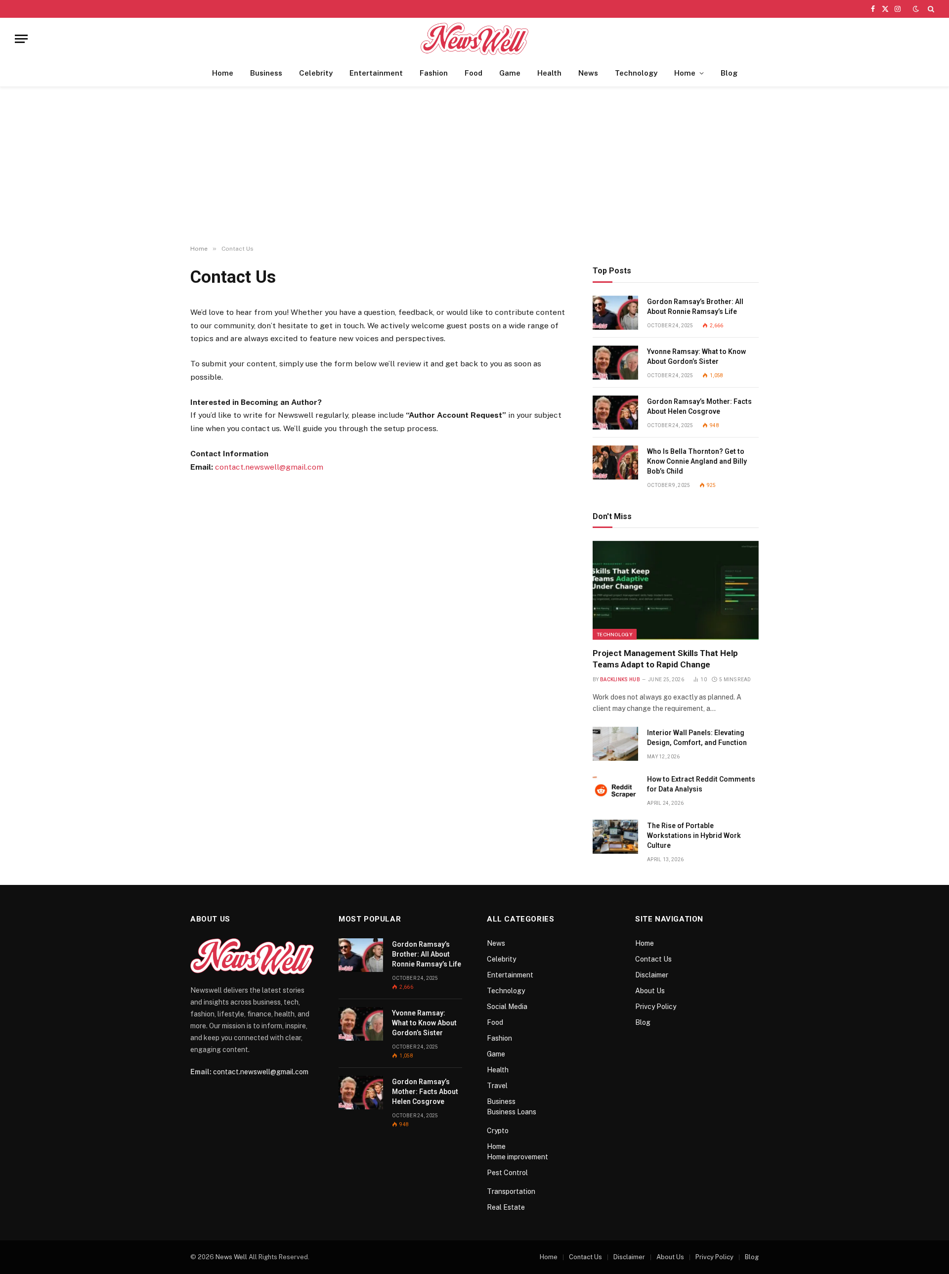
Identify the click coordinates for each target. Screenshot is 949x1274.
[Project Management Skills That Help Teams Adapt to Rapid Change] (676, 590)
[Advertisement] (474, 166)
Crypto (498, 1131)
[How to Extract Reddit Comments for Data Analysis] (615, 790)
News (588, 73)
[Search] (930, 9)
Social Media (507, 1006)
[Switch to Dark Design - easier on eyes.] (915, 8)
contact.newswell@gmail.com (269, 467)
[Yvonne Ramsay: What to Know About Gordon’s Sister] (615, 363)
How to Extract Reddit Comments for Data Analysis (701, 784)
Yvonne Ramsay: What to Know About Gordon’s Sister (696, 356)
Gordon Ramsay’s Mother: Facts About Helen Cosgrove (699, 406)
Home (222, 73)
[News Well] (475, 39)
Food (473, 73)
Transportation (511, 1191)
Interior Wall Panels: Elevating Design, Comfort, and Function (697, 738)
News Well (231, 1257)
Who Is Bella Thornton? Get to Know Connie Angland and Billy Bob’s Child (697, 461)
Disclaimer (651, 975)
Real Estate (506, 1207)
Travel (497, 1086)
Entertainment (376, 73)
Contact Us (653, 959)
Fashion (434, 73)
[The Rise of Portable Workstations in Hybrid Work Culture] (615, 837)
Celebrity (316, 73)
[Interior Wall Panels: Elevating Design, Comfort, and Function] (615, 744)
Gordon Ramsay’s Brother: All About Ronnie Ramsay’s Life (695, 306)
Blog (729, 73)
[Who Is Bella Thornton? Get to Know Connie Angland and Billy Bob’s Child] (615, 462)
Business (266, 73)
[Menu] (21, 39)
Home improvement (517, 1157)
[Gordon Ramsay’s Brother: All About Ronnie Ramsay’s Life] (615, 313)
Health (549, 73)
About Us (650, 991)
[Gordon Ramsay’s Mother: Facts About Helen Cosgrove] (615, 412)
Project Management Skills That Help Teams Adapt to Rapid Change (665, 658)
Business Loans (511, 1112)
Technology (636, 73)
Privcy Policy (655, 1006)
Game (509, 73)
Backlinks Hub (620, 679)
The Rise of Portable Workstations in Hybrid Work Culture (694, 835)
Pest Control (507, 1173)
